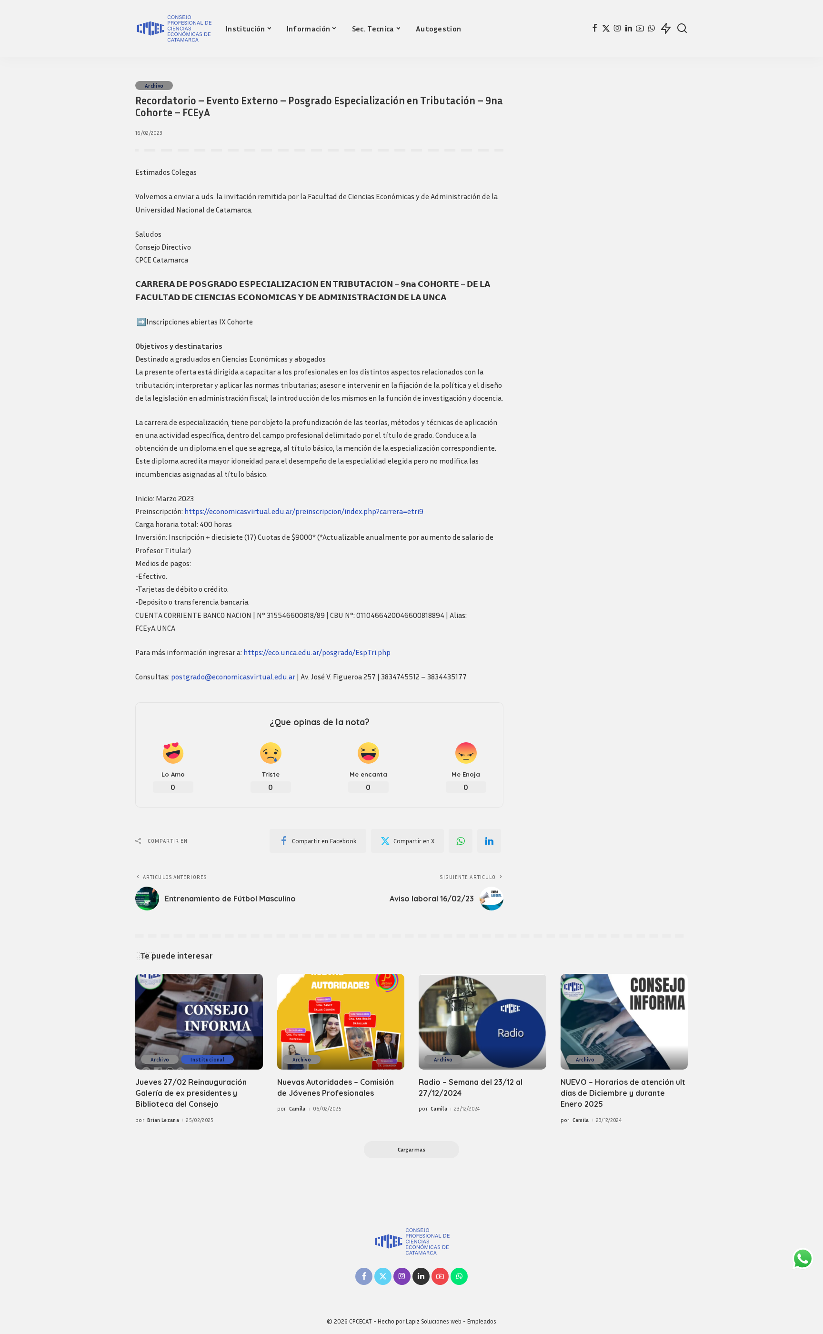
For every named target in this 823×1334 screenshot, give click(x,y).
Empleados (481, 1321)
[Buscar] (682, 28)
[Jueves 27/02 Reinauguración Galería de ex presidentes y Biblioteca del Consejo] (199, 1022)
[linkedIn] (489, 841)
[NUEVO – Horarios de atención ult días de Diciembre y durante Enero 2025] (624, 1022)
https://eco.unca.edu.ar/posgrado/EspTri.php (317, 652)
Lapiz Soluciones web (434, 1321)
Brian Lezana (163, 1120)
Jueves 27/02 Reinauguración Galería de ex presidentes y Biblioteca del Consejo (191, 1093)
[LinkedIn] (628, 28)
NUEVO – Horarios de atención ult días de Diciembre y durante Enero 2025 (623, 1093)
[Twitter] (606, 28)
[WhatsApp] (651, 28)
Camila (297, 1108)
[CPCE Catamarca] (173, 28)
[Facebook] (595, 28)
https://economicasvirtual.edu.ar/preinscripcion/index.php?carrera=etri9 (303, 511)
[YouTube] (640, 28)
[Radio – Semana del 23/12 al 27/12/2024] (482, 1022)
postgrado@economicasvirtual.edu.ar (233, 676)
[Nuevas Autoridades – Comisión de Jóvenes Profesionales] (341, 1022)
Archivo (154, 85)
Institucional (207, 1059)
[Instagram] (617, 28)
